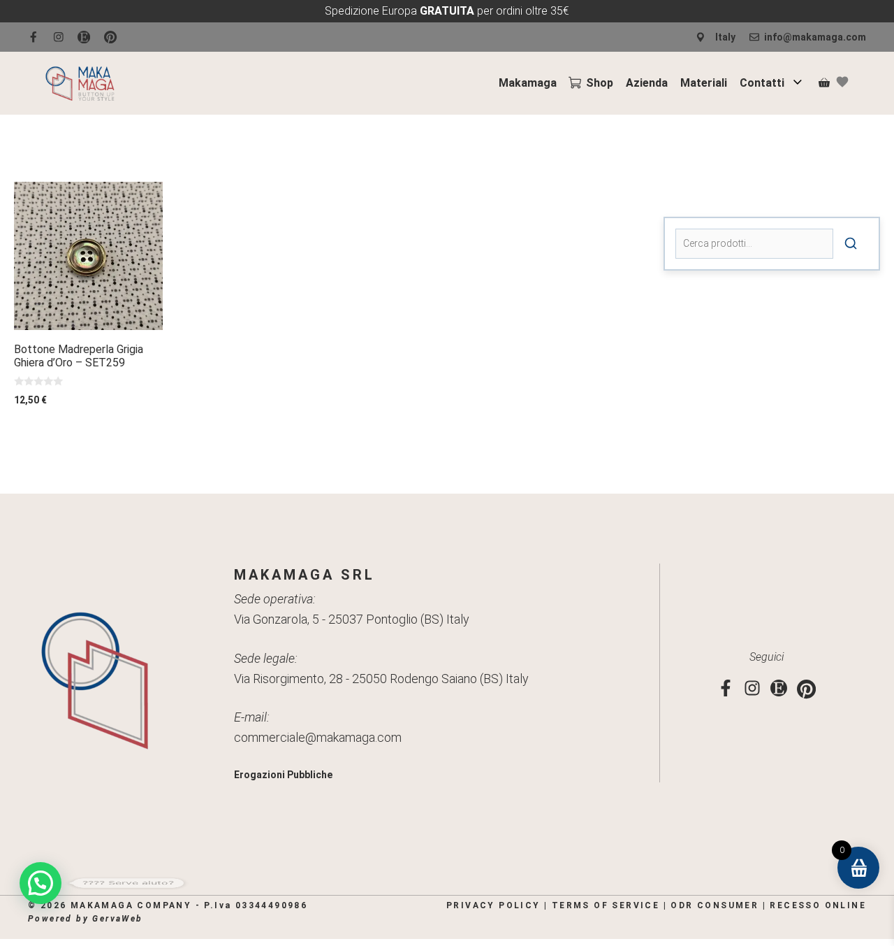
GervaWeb (117, 919)
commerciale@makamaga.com (318, 737)
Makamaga (528, 82)
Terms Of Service (605, 905)
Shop (599, 82)
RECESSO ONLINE (818, 905)
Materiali (703, 82)
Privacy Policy (493, 905)
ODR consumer (714, 905)
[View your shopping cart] (824, 83)
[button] (40, 883)
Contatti (762, 82)
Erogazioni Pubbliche (283, 774)
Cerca (851, 243)
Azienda (647, 82)
